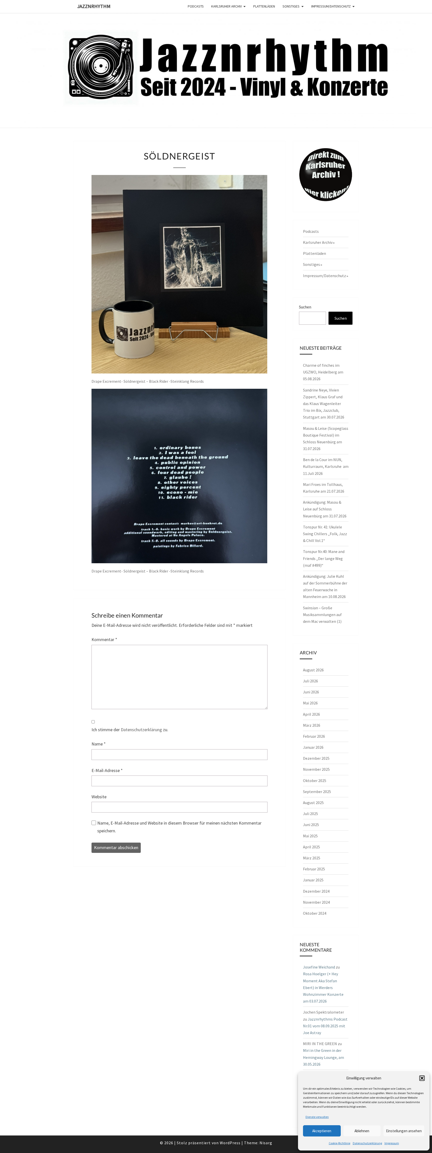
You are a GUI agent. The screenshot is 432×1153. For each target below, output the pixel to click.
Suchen (305, 306)
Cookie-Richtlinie (339, 1143)
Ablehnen (361, 1130)
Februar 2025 (314, 868)
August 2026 (313, 669)
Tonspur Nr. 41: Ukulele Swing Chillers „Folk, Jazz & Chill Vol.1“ (325, 533)
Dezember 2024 (316, 891)
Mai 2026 (310, 702)
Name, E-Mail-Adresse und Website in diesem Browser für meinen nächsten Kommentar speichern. (179, 827)
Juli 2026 (310, 680)
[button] (422, 1078)
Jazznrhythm (93, 6)
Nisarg (266, 1142)
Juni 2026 (311, 691)
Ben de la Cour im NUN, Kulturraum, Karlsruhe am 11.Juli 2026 (325, 466)
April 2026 (311, 714)
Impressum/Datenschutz (331, 6)
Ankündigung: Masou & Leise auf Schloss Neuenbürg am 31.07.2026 (324, 509)
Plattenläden (264, 6)
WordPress (230, 1142)
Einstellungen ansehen (404, 1130)
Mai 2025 (310, 835)
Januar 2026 (313, 747)
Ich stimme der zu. (130, 729)
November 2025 (316, 769)
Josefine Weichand (319, 967)
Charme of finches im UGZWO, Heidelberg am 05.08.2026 (323, 372)
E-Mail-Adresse (107, 770)
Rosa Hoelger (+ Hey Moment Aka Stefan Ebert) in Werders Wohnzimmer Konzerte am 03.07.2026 (323, 987)
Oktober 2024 (314, 913)
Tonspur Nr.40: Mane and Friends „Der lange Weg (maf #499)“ (323, 558)
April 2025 (311, 846)
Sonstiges (291, 6)
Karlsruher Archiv (226, 6)
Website (99, 797)
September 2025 (317, 791)
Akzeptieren (321, 1130)
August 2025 (313, 802)
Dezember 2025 (316, 758)
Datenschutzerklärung (367, 1143)
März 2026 (311, 725)
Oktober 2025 (314, 780)
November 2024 (316, 902)
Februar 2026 (314, 736)
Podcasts (196, 6)
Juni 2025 (311, 824)
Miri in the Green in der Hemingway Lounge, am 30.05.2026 (323, 1057)
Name (99, 744)
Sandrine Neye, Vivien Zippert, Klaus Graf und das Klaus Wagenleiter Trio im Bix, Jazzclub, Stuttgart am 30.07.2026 (323, 404)
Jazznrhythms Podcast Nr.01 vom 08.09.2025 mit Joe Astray (325, 1026)
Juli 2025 (310, 813)
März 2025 (311, 857)
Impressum (391, 1143)
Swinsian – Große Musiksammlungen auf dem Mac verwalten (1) (322, 614)
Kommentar (104, 639)
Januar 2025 (313, 879)
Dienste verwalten (317, 1117)
